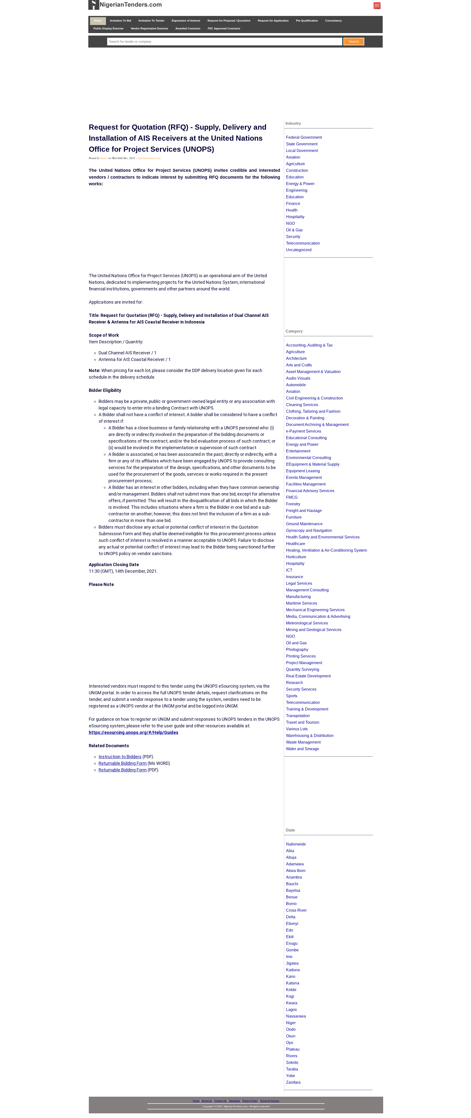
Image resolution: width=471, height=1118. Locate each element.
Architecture (296, 358)
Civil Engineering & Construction (314, 398)
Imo (289, 957)
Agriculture (295, 164)
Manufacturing (298, 597)
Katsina (292, 983)
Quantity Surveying (302, 669)
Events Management (304, 477)
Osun (290, 1036)
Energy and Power (302, 444)
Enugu (292, 943)
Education (295, 177)
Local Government (302, 151)
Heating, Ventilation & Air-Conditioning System (326, 550)
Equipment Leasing (303, 471)
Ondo (291, 1029)
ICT (289, 570)
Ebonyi (292, 923)
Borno (291, 904)
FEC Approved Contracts (224, 28)
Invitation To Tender (151, 20)
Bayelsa (293, 890)
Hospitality (295, 217)
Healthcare (295, 544)
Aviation (293, 157)
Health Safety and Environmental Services (323, 537)
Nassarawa (296, 1016)
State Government (301, 144)
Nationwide (296, 844)
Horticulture (296, 557)
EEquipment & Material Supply (313, 464)
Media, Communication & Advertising (318, 616)
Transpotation (298, 716)
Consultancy (333, 20)
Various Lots (297, 729)
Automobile (296, 385)
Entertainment (298, 451)
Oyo (289, 1043)
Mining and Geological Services (313, 630)
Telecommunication (303, 243)
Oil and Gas (296, 643)
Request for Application (273, 20)
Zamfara (293, 1082)
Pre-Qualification (307, 20)
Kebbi (291, 990)
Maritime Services (301, 603)
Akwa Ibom (295, 871)
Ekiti (290, 937)
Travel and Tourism (302, 722)
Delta (290, 917)
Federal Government (304, 137)
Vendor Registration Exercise (149, 28)
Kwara (291, 1003)
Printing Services (301, 656)
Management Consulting (307, 590)
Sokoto (292, 1062)
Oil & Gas (294, 230)
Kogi (290, 996)
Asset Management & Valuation (313, 372)
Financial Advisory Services (310, 491)
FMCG (292, 497)
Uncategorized (299, 250)
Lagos (291, 1009)
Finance (293, 203)
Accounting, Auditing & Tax (309, 345)
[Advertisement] (235, 84)
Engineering (296, 190)
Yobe (290, 1076)
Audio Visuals (298, 378)
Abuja (291, 857)
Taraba (292, 1069)
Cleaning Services (302, 405)
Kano (290, 976)
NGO (290, 223)
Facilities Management (306, 484)
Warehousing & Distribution (310, 735)
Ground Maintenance (304, 524)
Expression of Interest (186, 20)
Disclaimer (234, 1100)
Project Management (304, 663)
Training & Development (307, 709)
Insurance (294, 577)
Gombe (292, 950)
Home (98, 20)
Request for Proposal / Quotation (229, 20)
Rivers (291, 1056)
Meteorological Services (307, 623)
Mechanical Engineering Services (315, 610)
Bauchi (292, 884)
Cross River (296, 910)
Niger (291, 1023)
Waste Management (303, 742)
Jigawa (292, 963)
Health (292, 210)
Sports (291, 696)
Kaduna (293, 970)
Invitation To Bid (120, 20)
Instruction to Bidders (120, 756)
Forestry (293, 504)
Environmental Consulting (308, 458)
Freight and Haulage (304, 511)
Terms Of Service (269, 1100)
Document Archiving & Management (317, 424)
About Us (206, 1100)
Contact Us (220, 1100)
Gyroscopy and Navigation (309, 530)
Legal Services (299, 583)
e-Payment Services (303, 431)
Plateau (293, 1049)
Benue (292, 897)
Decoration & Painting (305, 418)
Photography (297, 649)
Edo (289, 930)
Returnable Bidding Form (123, 763)
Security (293, 237)
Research (294, 683)
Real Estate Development (308, 676)
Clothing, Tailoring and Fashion (313, 411)
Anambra (294, 877)
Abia (290, 851)
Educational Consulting (306, 438)
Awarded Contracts (188, 28)
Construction (297, 170)
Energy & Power (300, 184)
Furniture (294, 517)
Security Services (301, 689)
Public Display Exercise (108, 28)
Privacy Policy (250, 1100)
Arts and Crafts (299, 365)
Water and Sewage (302, 749)
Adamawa (295, 864)
